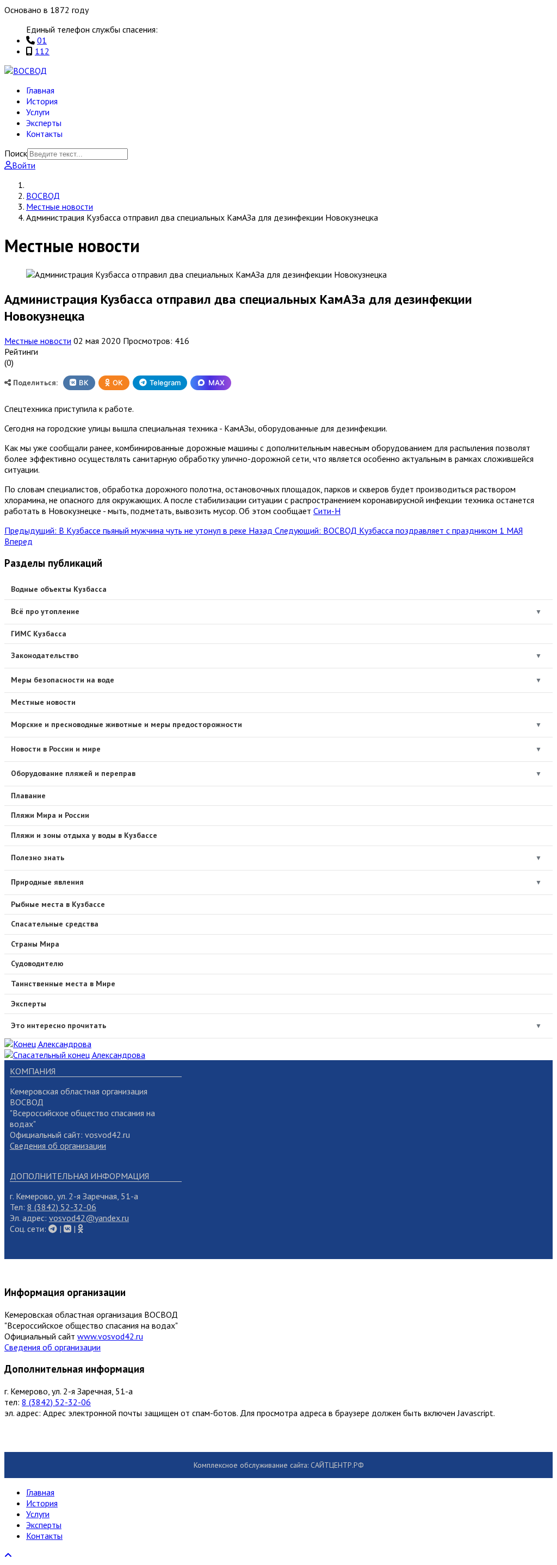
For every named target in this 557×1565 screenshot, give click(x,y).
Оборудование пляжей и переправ (73, 773)
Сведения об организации (58, 1145)
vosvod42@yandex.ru (89, 1217)
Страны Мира (35, 944)
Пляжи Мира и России (50, 815)
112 (42, 51)
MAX (216, 382)
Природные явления (47, 882)
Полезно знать (37, 857)
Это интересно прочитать (58, 1025)
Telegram (165, 382)
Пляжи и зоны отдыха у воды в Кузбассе (84, 835)
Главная (40, 90)
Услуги (37, 112)
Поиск (15, 153)
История (42, 101)
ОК (118, 382)
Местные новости (37, 340)
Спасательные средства (54, 924)
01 (42, 40)
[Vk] (52, 1228)
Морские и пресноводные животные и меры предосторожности (126, 724)
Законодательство (44, 655)
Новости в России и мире (56, 749)
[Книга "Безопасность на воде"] (47, 1043)
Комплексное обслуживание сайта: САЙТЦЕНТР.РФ (279, 1465)
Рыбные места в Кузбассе (58, 904)
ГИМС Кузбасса (38, 633)
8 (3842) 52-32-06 (61, 1206)
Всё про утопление (45, 611)
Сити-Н (327, 510)
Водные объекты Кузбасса (59, 589)
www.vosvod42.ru (110, 1336)
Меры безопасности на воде (62, 680)
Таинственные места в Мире (63, 983)
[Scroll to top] (8, 1555)
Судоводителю (37, 963)
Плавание (28, 795)
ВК (84, 382)
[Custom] (80, 1228)
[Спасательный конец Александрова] (74, 1054)
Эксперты (43, 122)
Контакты (44, 133)
